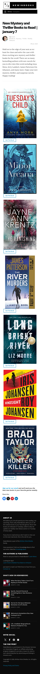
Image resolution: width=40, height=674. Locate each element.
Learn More (32, 556)
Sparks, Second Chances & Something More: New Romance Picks (21, 593)
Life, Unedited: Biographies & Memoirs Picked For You (20, 625)
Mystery (18, 39)
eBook (13, 39)
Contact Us (6, 569)
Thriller (24, 39)
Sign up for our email (10, 488)
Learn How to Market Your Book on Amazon (17, 563)
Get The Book (9, 140)
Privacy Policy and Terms (11, 665)
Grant (13, 37)
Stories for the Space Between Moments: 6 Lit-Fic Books (21, 604)
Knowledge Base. (21, 549)
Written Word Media (26, 541)
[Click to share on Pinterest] (12, 498)
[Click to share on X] (8, 498)
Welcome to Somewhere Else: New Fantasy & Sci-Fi (22, 614)
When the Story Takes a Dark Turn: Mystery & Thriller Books (22, 581)
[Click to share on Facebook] (4, 498)
